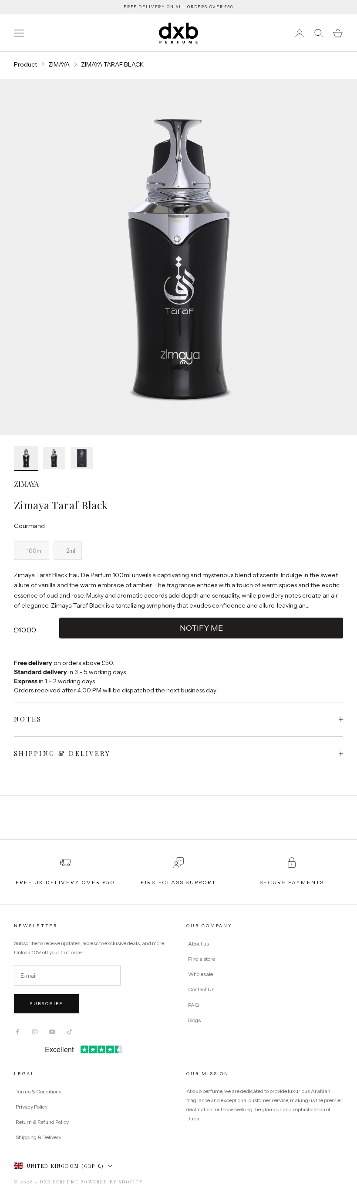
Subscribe (47, 1003)
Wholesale (200, 974)
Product (25, 64)
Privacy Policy (32, 1106)
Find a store (201, 959)
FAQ (193, 1005)
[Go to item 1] (26, 458)
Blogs (194, 1020)
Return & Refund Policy (43, 1122)
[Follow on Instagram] (34, 1031)
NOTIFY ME (201, 628)
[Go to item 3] (82, 458)
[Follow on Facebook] (17, 1031)
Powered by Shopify (112, 1182)
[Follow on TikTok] (69, 1031)
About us (198, 943)
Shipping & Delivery (38, 1137)
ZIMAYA (59, 64)
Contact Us (201, 989)
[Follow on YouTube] (52, 1031)
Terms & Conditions (39, 1091)
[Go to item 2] (54, 458)
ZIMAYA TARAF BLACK (112, 64)
